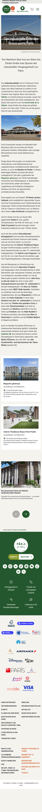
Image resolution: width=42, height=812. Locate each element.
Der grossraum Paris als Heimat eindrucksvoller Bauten (14, 492)
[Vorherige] (16, 514)
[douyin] (37, 566)
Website (13, 557)
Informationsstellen (30, 706)
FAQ (2, 764)
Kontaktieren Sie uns (30, 717)
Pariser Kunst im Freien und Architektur (14, 530)
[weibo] (18, 572)
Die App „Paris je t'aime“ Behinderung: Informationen (10, 770)
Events (4, 709)
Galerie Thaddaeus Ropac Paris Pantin (20, 432)
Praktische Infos (29, 713)
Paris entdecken (8, 702)
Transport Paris (8, 738)
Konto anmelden (8, 761)
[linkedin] (16, 566)
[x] (24, 572)
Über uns (25, 702)
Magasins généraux (12, 384)
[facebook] (5, 566)
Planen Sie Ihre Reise (10, 713)
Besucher (25, 557)
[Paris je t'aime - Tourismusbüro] (6, 9)
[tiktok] (21, 566)
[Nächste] (26, 514)
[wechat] (32, 566)
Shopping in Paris (8, 729)
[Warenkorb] (32, 9)
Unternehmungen (9, 706)
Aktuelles (25, 709)
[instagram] (10, 566)
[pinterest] (26, 566)
